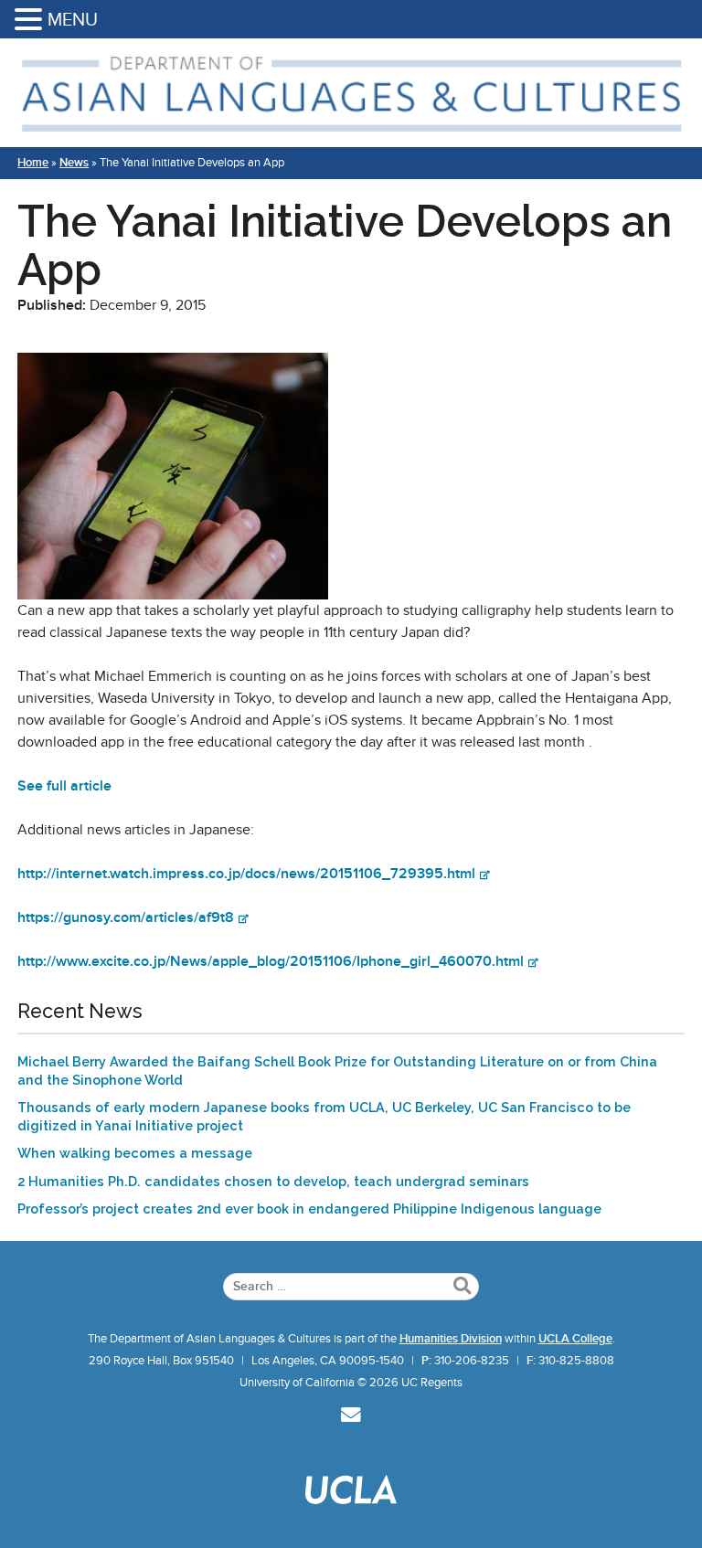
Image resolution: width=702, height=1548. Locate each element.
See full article (64, 786)
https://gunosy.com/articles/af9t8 (125, 917)
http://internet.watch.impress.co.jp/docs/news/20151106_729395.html (246, 873)
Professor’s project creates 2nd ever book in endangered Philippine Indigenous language (309, 1208)
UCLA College (575, 1338)
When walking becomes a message (134, 1153)
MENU (73, 19)
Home (32, 162)
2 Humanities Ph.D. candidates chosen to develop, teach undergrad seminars (273, 1181)
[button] (31, 20)
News (74, 162)
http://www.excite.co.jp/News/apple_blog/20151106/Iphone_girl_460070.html (270, 961)
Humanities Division (450, 1338)
